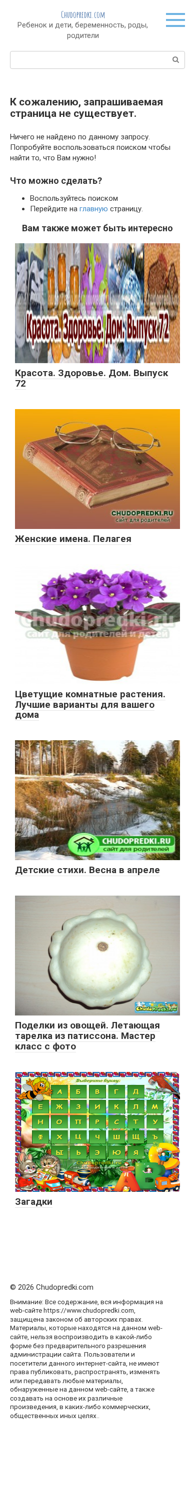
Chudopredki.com (83, 14)
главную (94, 208)
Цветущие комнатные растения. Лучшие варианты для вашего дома (90, 704)
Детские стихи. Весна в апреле (87, 870)
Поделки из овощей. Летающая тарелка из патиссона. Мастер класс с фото (87, 1035)
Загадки (33, 1201)
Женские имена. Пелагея (73, 538)
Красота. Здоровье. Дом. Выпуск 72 (91, 378)
